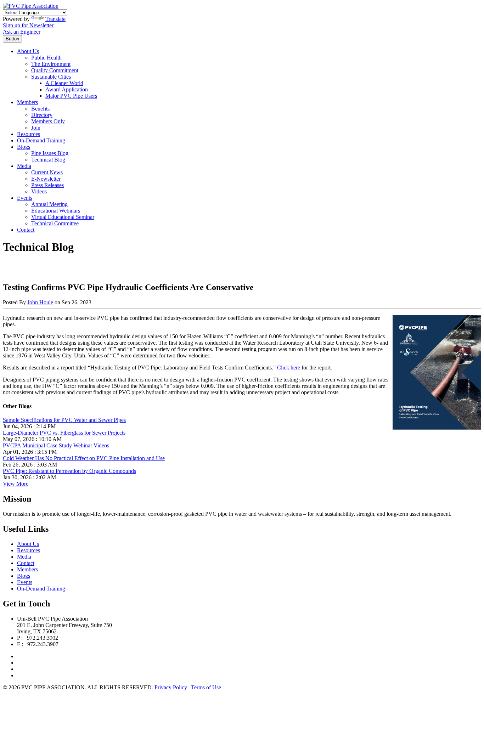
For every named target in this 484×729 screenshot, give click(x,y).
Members (27, 102)
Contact (25, 230)
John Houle (40, 302)
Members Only (48, 121)
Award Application (66, 89)
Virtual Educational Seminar (62, 217)
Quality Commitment (54, 70)
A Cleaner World (64, 83)
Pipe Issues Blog (49, 153)
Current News (47, 172)
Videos (39, 191)
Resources (28, 134)
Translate (55, 19)
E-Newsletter (46, 179)
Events (24, 198)
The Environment (51, 64)
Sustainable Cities (51, 77)
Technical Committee (55, 223)
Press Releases (47, 185)
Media (24, 166)
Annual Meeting (49, 204)
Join (35, 128)
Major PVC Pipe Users (71, 96)
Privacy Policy (170, 687)
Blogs (23, 147)
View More (15, 484)
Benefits (40, 109)
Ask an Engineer (21, 32)
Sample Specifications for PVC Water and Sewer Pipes (64, 420)
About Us (28, 51)
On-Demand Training (41, 140)
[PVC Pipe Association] (30, 6)
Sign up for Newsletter (28, 25)
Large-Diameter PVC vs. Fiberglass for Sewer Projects (64, 433)
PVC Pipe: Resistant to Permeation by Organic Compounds (69, 471)
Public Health (46, 58)
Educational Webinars (55, 211)
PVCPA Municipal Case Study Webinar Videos (56, 445)
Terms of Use (206, 687)
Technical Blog (48, 160)
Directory (41, 115)
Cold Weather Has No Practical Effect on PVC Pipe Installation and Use (84, 458)
